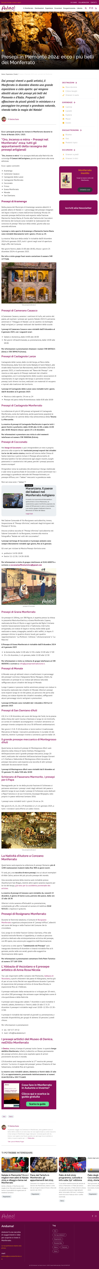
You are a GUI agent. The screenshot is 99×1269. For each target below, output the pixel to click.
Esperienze (49, 8)
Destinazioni (39, 8)
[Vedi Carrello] (96, 8)
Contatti (94, 2)
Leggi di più (29, 514)
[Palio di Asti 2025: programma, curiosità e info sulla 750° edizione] (72, 1164)
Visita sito (31, 1138)
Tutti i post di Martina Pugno (16, 1141)
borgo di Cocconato (13, 447)
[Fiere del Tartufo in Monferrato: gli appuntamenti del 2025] (43, 1164)
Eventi (15, 74)
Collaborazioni (83, 2)
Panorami (64, 1247)
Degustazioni (6, 1196)
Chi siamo (73, 2)
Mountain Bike (58, 1243)
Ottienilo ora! (85, 190)
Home (3, 74)
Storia (62, 1201)
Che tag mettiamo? (59, 1235)
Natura (56, 1247)
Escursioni (58, 8)
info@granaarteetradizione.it (32, 663)
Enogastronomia (69, 8)
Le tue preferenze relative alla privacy (11, 1247)
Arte (55, 1231)
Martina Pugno (14, 119)
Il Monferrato (28, 8)
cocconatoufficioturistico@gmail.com (26, 565)
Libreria (79, 8)
